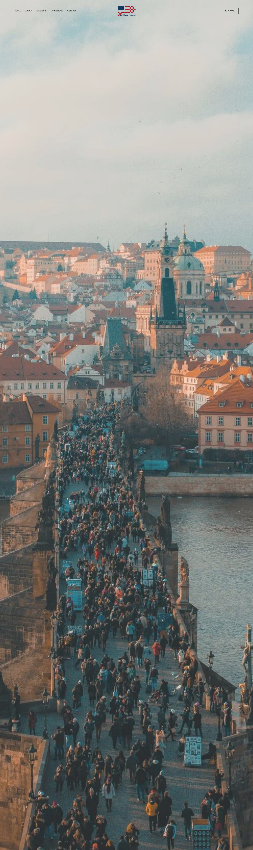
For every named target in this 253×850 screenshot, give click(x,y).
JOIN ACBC (230, 11)
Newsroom (41, 10)
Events (28, 10)
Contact (71, 10)
